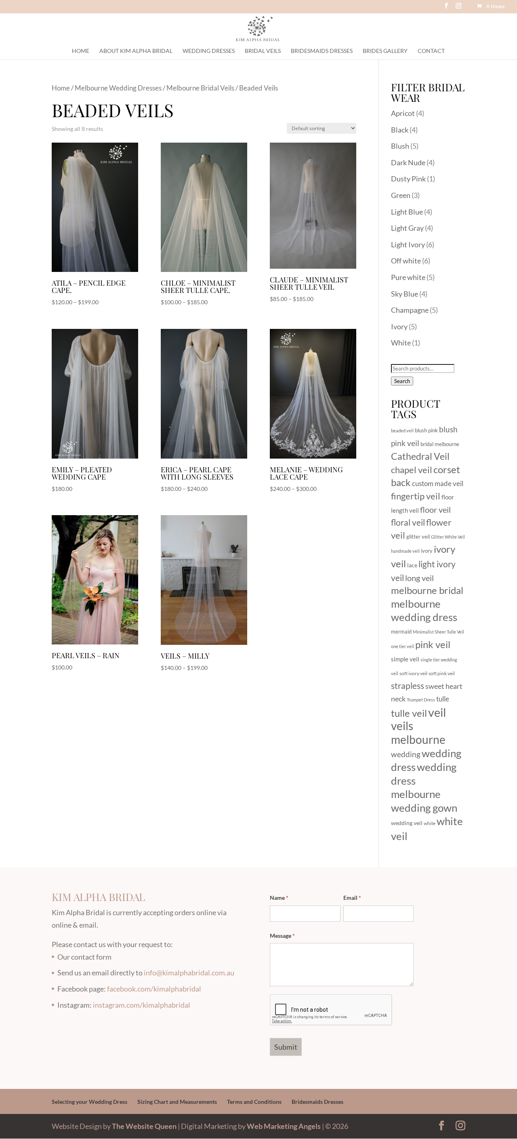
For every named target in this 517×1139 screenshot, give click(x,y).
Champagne (410, 309)
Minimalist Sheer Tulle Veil (438, 631)
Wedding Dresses (209, 51)
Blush (400, 145)
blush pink (426, 430)
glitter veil (418, 536)
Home (80, 51)
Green (400, 195)
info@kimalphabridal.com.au (189, 972)
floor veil (435, 509)
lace (412, 565)
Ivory (399, 326)
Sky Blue (404, 293)
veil (437, 712)
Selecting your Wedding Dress (89, 1101)
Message (282, 935)
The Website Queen (144, 1126)
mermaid (401, 631)
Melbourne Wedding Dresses (118, 88)
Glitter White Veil (448, 536)
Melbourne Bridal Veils (200, 88)
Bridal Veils (263, 51)
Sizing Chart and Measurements (177, 1101)
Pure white (408, 277)
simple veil (405, 659)
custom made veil (437, 483)
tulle (442, 699)
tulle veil (409, 713)
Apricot (403, 113)
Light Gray (407, 227)
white (429, 823)
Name (279, 897)
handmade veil (405, 551)
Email (352, 897)
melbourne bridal (427, 590)
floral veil (408, 522)
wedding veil (406, 822)
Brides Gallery (385, 51)
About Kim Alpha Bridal (135, 51)
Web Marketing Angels (284, 1126)
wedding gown (424, 808)
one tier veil (402, 646)
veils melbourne (418, 732)
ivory (427, 550)
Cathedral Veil (420, 456)
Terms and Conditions (254, 1101)
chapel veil (411, 469)
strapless (407, 685)
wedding (405, 754)
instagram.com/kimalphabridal (141, 1004)
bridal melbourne (439, 444)
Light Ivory (408, 244)
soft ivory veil (413, 673)
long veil (419, 578)
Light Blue (407, 211)
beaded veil (402, 430)
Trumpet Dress (421, 699)
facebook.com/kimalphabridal (154, 988)
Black (399, 129)
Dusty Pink (408, 178)
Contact (431, 51)
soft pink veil (442, 673)
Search (402, 381)
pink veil (432, 644)
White (401, 342)
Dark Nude (408, 162)
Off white (406, 260)
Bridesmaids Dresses (322, 51)
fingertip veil (415, 496)
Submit (285, 1046)
